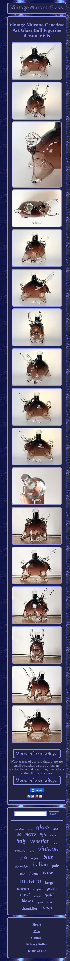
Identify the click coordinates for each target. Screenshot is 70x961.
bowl (25, 894)
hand (33, 873)
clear (53, 835)
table (30, 829)
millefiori (23, 889)
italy (21, 841)
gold (49, 894)
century (20, 850)
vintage (48, 848)
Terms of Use (36, 951)
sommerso (26, 834)
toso (56, 828)
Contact (37, 938)
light (43, 835)
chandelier (29, 908)
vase (47, 872)
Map (36, 931)
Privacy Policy (36, 944)
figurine (37, 896)
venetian (40, 841)
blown (27, 901)
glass (43, 826)
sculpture (38, 889)
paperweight (22, 866)
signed (40, 902)
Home (36, 924)
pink (23, 858)
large (49, 882)
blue (48, 857)
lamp (46, 907)
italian (40, 864)
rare (55, 843)
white (31, 851)
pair (55, 866)
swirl (49, 902)
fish (22, 874)
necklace (19, 828)
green (52, 888)
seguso (35, 858)
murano (30, 881)
